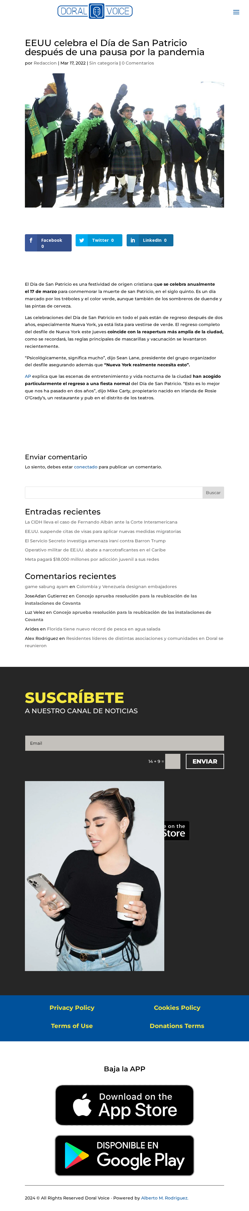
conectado (85, 467)
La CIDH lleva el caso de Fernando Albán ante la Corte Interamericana (101, 522)
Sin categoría (103, 63)
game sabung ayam (46, 586)
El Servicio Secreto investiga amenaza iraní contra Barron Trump (95, 541)
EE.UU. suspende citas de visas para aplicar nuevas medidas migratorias (103, 531)
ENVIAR (205, 761)
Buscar (213, 492)
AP (28, 376)
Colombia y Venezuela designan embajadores (127, 586)
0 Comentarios (138, 63)
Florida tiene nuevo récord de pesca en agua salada (103, 629)
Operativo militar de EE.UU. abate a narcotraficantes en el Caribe (95, 550)
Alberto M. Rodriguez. (164, 1198)
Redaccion (45, 63)
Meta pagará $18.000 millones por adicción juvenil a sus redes (92, 559)
